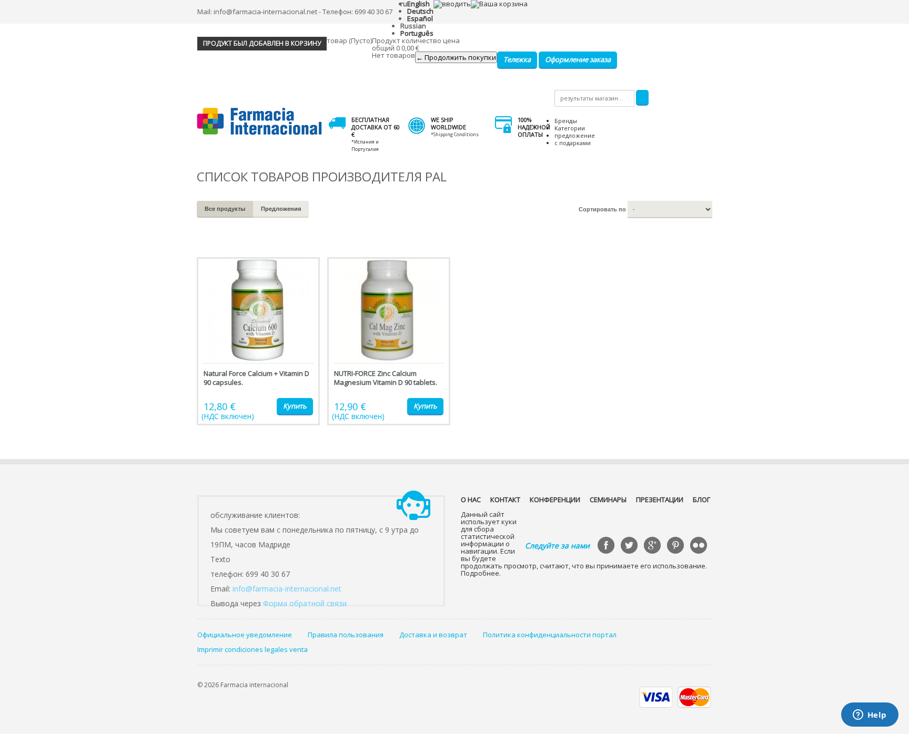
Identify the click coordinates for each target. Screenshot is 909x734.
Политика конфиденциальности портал (550, 634)
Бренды (565, 121)
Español (420, 18)
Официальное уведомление (244, 634)
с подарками (572, 143)
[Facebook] (607, 546)
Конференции (555, 499)
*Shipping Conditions (455, 134)
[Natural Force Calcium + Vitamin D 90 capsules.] (258, 341)
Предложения (281, 209)
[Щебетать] (630, 546)
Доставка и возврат (433, 634)
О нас (471, 499)
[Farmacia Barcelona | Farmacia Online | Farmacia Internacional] (259, 122)
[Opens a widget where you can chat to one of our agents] (869, 715)
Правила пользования (345, 634)
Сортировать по (602, 209)
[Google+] (653, 546)
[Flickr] (699, 546)
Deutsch (420, 11)
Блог (701, 499)
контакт (505, 499)
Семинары (608, 499)
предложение (574, 135)
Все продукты (225, 209)
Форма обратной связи (305, 603)
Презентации (659, 499)
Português (416, 33)
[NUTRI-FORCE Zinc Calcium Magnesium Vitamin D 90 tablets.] (389, 341)
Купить (295, 406)
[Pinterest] (676, 546)
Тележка (517, 59)
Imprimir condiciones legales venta (252, 649)
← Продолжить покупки (456, 57)
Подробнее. (481, 573)
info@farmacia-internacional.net (287, 589)
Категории (569, 128)
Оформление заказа (578, 59)
